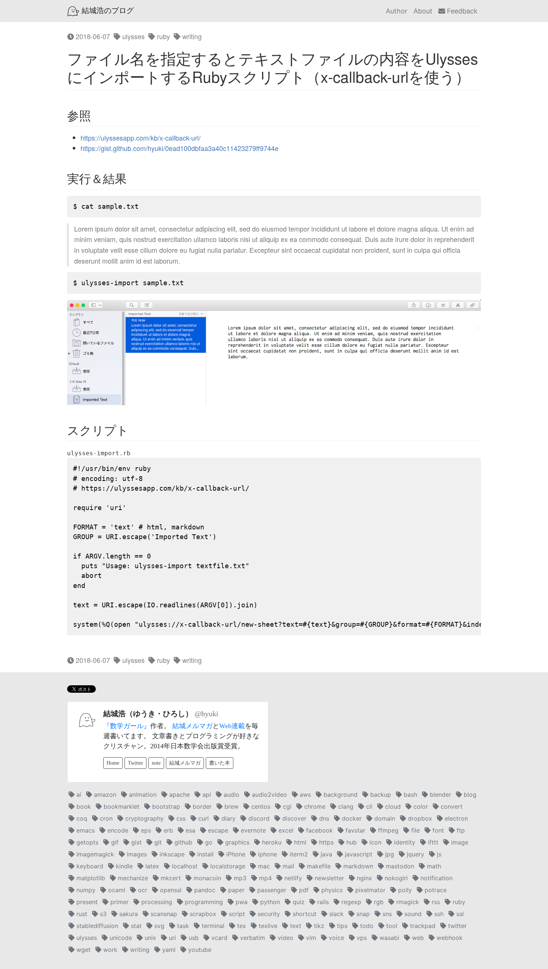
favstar (354, 830)
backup (379, 794)
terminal (212, 925)
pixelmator (369, 890)
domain (383, 818)
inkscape (171, 854)
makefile (318, 866)
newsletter (328, 878)
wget (83, 949)
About (422, 11)
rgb (378, 902)
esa (189, 830)
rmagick (406, 902)
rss (435, 902)
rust (81, 914)
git (157, 842)
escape (217, 830)
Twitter (135, 763)
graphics (236, 842)
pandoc (203, 890)
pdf (303, 890)
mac (263, 866)
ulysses (132, 36)
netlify (292, 878)
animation (142, 794)
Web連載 (232, 726)
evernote (252, 830)
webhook (449, 937)
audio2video (268, 794)
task (182, 925)
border (201, 806)
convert (451, 806)
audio (230, 794)
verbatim (251, 937)
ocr (141, 890)
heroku (270, 842)
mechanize (132, 878)
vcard (218, 937)
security (268, 914)
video (284, 937)
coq (81, 818)
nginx (363, 878)
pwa (241, 902)
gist (135, 842)
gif (114, 842)
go (207, 842)
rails (322, 902)
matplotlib (90, 878)
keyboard (89, 866)
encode (116, 830)
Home (113, 763)
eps (145, 830)
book (83, 806)
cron (105, 818)
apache (178, 794)
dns (323, 818)
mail (287, 866)
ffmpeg (387, 830)
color (420, 806)
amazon (104, 794)
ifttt (432, 842)
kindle (123, 866)
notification (436, 878)
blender (439, 794)
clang (344, 806)
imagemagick (94, 854)
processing (155, 902)
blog (469, 794)
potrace (435, 890)
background (340, 794)
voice (335, 937)
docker (351, 818)
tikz (318, 925)
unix (149, 937)
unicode (120, 937)
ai (78, 794)
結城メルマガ (192, 726)
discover (293, 818)
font (437, 830)
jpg (388, 854)
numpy (85, 890)
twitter (456, 925)
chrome (313, 806)
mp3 (239, 878)
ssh (438, 914)
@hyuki (206, 714)
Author (396, 11)
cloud (392, 806)
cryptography (143, 818)
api (206, 794)
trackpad (421, 925)
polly (404, 890)
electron (455, 818)
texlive (267, 925)
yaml (168, 949)
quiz (298, 902)
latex (151, 866)
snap (362, 914)
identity (403, 842)
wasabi (388, 937)
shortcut (303, 914)
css (180, 818)
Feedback (461, 11)
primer (118, 902)
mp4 (264, 878)
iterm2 (298, 854)
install (204, 854)
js (438, 854)
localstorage (226, 866)
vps (361, 937)
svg (158, 925)
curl (202, 818)
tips (341, 925)
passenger (270, 890)
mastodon (399, 866)
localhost (184, 866)
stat (135, 925)
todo (366, 925)
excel (285, 830)
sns (386, 914)
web (417, 937)
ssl (459, 914)
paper (235, 890)
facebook (318, 830)
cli (368, 806)
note (156, 763)
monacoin (206, 878)
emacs (85, 830)
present (86, 902)
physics (331, 890)
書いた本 (219, 763)
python (269, 902)
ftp (460, 830)
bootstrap (165, 806)
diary (228, 818)
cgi (286, 806)
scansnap (163, 914)
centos (259, 806)
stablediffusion (96, 925)
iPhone (234, 854)
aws (304, 794)
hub (350, 842)
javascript (357, 854)
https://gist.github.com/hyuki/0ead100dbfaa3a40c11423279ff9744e (179, 148)
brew (231, 806)
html (299, 842)
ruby (162, 36)
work (109, 949)
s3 (102, 914)
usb (193, 937)
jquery (414, 854)
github (182, 842)
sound (412, 914)
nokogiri (395, 878)
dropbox (419, 818)
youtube (198, 949)
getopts (86, 842)
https (325, 842)
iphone (266, 854)
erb (167, 830)
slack (335, 914)
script (236, 914)
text (294, 925)
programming (203, 902)
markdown (357, 866)
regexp (350, 902)
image (458, 842)
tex (240, 925)
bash (409, 794)
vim (310, 937)
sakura (127, 914)
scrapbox (202, 914)
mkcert (170, 878)
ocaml (115, 890)
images (136, 854)
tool (390, 925)
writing (191, 36)
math (433, 866)
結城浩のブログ (106, 10)
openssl (170, 890)
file (414, 830)
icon (374, 842)
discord (258, 818)
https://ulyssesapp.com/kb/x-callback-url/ (141, 137)
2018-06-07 (92, 36)
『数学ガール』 (126, 726)
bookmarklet (120, 806)
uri (171, 937)
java (325, 854)
